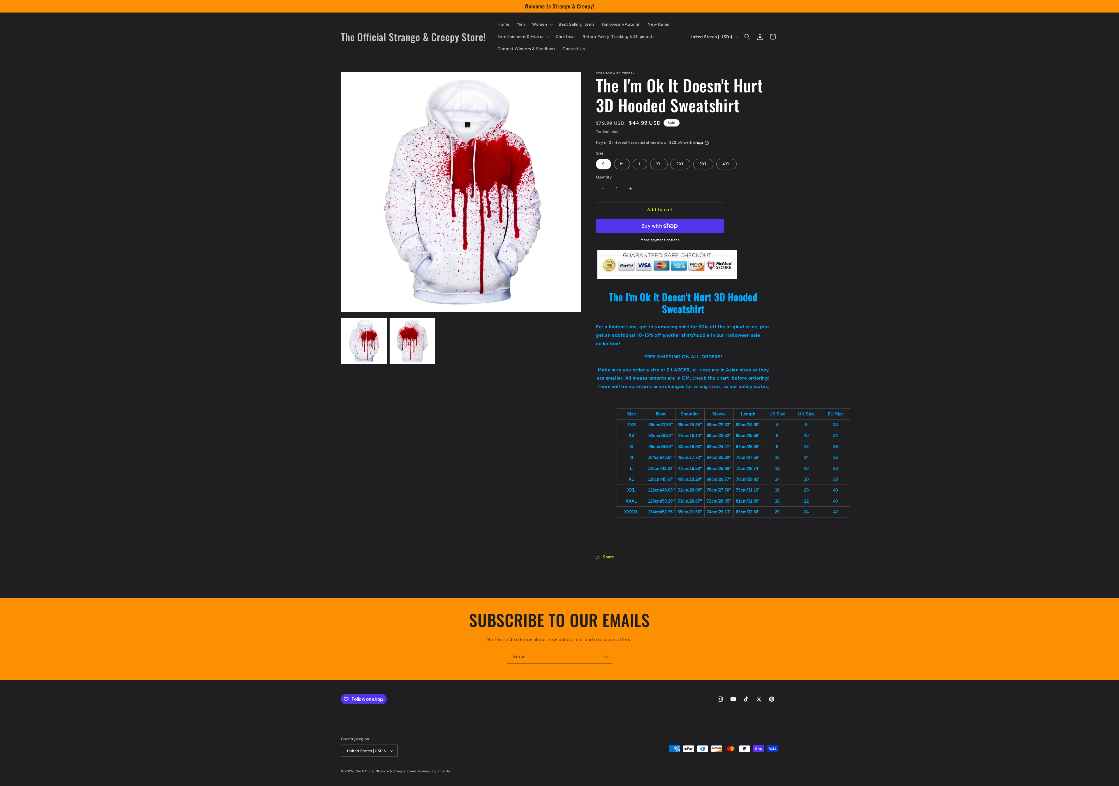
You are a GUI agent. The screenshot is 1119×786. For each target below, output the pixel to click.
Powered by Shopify (434, 771)
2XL (680, 164)
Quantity (604, 177)
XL (658, 164)
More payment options (660, 240)
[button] (542, 24)
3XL (703, 164)
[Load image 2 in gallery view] (412, 341)
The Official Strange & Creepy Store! (385, 771)
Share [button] (608, 557)
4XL (726, 164)
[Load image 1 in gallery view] (364, 341)
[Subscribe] (605, 657)
